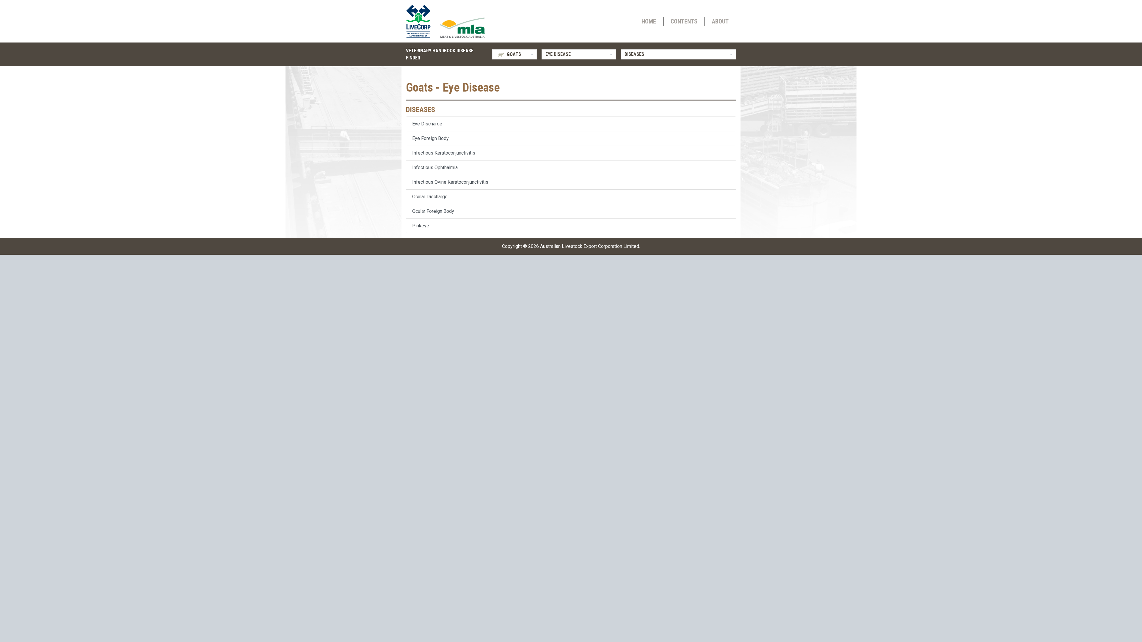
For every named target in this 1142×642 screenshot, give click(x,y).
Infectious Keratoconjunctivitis (443, 153)
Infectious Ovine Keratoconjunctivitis (450, 182)
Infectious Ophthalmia (435, 167)
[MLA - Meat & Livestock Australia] (462, 28)
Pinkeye (420, 226)
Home (648, 21)
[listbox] (514, 54)
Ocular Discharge (430, 196)
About (720, 21)
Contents (684, 21)
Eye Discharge (427, 124)
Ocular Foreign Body (433, 211)
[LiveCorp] (420, 21)
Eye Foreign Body (430, 138)
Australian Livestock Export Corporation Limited (589, 246)
